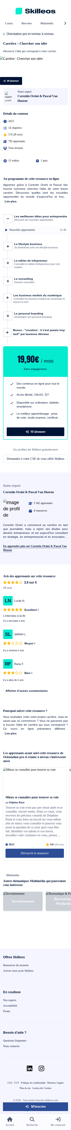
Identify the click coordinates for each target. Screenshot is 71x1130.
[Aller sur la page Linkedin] (29, 1068)
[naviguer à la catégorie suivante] (65, 23)
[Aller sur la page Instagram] (41, 1068)
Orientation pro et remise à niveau (30, 34)
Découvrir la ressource (35, 853)
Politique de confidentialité (33, 1082)
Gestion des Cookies (41, 1088)
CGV (16, 1082)
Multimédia (46, 23)
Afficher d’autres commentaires (27, 690)
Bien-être (26, 23)
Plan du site (25, 1088)
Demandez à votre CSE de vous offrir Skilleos (35, 458)
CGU (10, 1082)
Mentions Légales (55, 1082)
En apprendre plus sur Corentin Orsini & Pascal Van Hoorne (35, 548)
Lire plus (11, 201)
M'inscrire (38, 1106)
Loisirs (9, 23)
